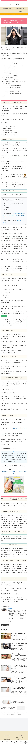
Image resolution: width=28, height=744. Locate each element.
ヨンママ (10, 608)
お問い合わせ (7, 739)
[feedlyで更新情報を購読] (9, 621)
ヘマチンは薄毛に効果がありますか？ (13, 85)
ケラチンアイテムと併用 (10, 68)
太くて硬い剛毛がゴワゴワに (11, 73)
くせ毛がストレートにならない (11, 75)
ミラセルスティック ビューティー (17, 428)
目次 (12, 63)
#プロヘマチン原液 (14, 215)
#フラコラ (6, 215)
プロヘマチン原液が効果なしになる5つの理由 (13, 66)
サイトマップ (7, 737)
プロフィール (7, 735)
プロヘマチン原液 (5, 625)
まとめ (4, 96)
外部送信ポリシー (21, 739)
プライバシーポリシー (20, 737)
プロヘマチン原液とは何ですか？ (12, 91)
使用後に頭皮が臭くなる (10, 70)
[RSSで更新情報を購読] (11, 621)
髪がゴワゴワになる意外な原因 (10, 77)
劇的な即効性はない (9, 71)
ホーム (20, 735)
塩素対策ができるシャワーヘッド (12, 79)
